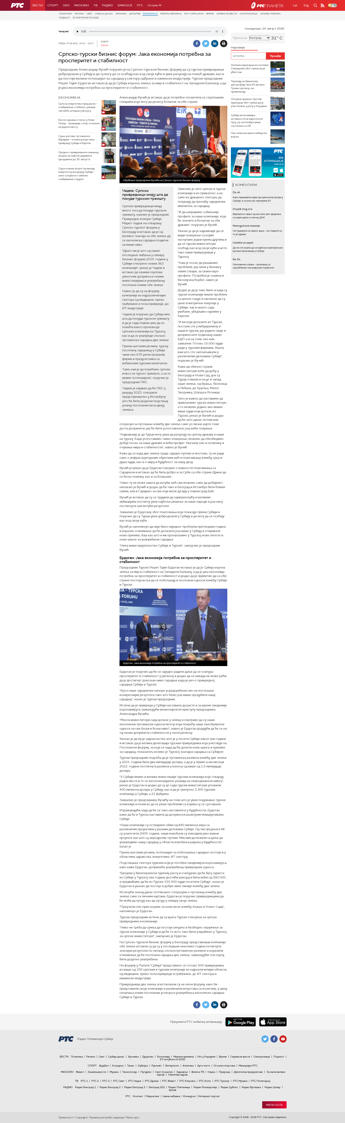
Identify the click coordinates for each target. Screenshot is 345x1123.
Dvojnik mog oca (242, 209)
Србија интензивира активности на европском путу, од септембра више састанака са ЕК (247, 120)
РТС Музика (240, 1081)
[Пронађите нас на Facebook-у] (274, 1039)
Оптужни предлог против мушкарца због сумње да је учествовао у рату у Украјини (249, 102)
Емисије (125, 5)
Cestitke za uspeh (243, 242)
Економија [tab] (69, 97)
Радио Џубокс (229, 1087)
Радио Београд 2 (110, 1087)
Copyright (81, 1117)
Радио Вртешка (251, 1087)
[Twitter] (205, 43)
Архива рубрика (270, 13)
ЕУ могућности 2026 (86, 17)
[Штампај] (223, 43)
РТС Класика (187, 1081)
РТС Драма (151, 1081)
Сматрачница (249, 13)
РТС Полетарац (260, 1081)
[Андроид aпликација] (258, 162)
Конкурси (189, 1096)
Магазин (81, 5)
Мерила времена (171, 13)
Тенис (130, 1065)
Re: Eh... (237, 259)
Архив (172, 1090)
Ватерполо (172, 1065)
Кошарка (117, 1065)
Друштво (135, 13)
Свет (89, 13)
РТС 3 (105, 1081)
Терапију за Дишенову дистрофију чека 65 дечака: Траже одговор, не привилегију (248, 86)
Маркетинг (152, 1096)
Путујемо (146, 1072)
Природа (224, 1072)
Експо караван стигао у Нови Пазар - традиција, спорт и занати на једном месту (79, 123)
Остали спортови (224, 1065)
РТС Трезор (222, 1081)
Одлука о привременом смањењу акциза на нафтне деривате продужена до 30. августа (78, 156)
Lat (295, 5)
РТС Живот (169, 1081)
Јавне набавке (171, 1096)
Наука (211, 1072)
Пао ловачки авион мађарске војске (249, 134)
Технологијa (129, 1072)
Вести (38, 5)
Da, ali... (237, 192)
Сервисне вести (226, 13)
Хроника (121, 13)
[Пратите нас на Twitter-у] (265, 1039)
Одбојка (143, 1065)
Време (210, 13)
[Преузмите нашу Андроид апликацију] (241, 1021)
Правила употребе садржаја (106, 1117)
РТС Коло (205, 1081)
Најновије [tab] (238, 47)
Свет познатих (164, 1072)
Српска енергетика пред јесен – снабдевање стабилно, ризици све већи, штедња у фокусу (77, 107)
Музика (114, 1072)
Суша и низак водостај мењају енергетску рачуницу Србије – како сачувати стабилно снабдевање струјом (76, 174)
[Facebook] (196, 43)
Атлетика (188, 1065)
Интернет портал (209, 1096)
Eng (306, 5)
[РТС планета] (267, 5)
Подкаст (64, 17)
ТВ (95, 5)
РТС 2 (95, 1081)
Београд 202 (157, 1087)
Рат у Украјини (194, 13)
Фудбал (104, 1065)
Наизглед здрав (178, 1074)
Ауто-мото (203, 1065)
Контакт (138, 1096)
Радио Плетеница (179, 1087)
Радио (107, 5)
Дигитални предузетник (248, 1072)
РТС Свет (119, 1081)
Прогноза (240, 38)
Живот (80, 1072)
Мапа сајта (274, 1104)
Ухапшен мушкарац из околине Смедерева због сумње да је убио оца (249, 68)
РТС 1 (84, 1081)
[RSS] (322, 5)
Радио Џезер (272, 1087)
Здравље (182, 1072)
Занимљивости (97, 1072)
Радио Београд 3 (134, 1087)
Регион (79, 13)
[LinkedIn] (214, 43)
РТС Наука (134, 1081)
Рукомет (156, 1065)
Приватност (65, 1117)
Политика (65, 13)
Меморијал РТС (248, 1065)
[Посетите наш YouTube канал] (283, 1039)
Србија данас (104, 13)
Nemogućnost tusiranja (246, 225)
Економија (150, 13)
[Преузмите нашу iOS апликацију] (273, 1021)
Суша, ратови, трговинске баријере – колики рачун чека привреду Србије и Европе (76, 139)
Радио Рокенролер (205, 1087)
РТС (140, 5)
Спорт (52, 5)
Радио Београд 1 (85, 1087)
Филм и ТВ (197, 1072)
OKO (66, 5)
